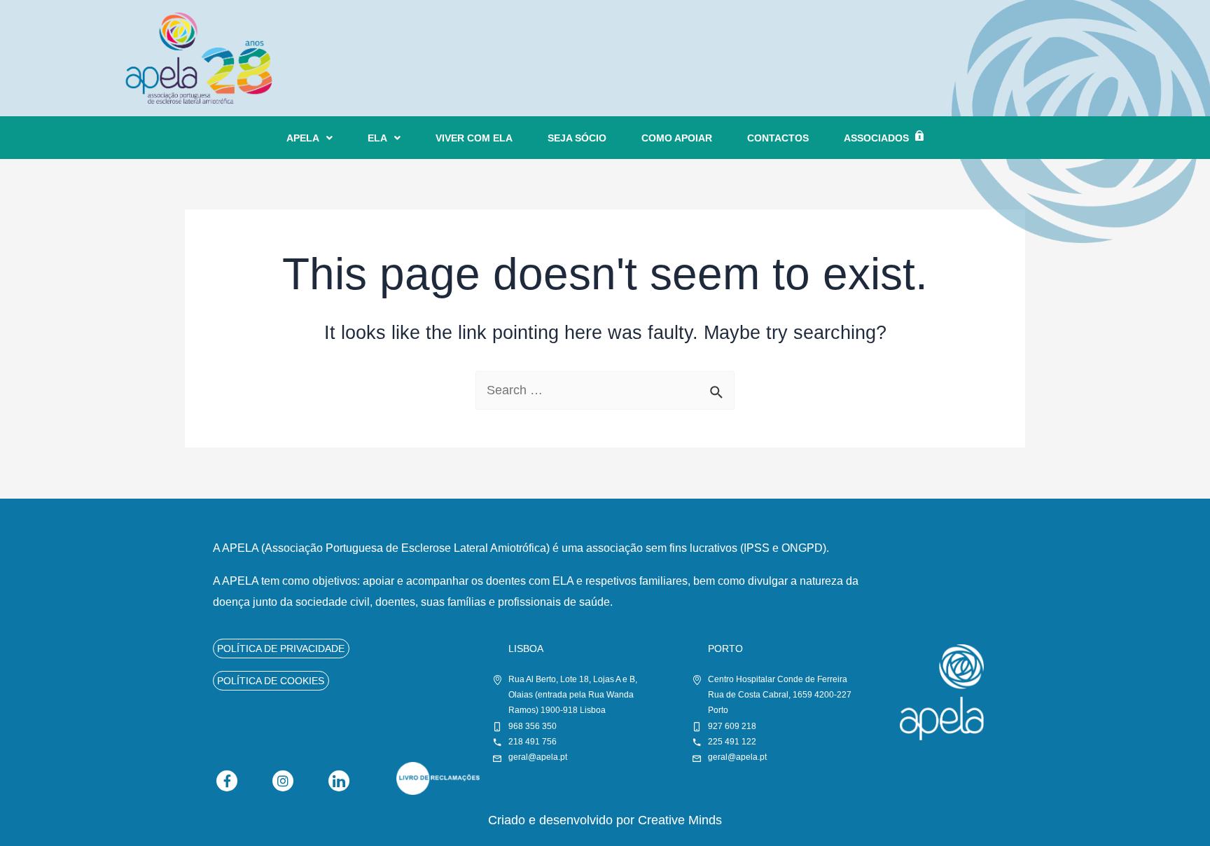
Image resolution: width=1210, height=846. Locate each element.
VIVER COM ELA (474, 138)
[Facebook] (226, 780)
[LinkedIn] (338, 780)
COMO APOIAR (676, 138)
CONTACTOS (778, 138)
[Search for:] (605, 390)
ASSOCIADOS (876, 138)
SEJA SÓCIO (577, 138)
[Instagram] (282, 780)
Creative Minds (680, 820)
